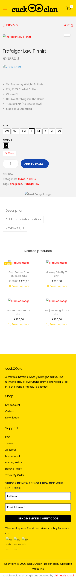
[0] (68, 8)
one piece (16, 184)
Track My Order (14, 475)
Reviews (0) (14, 228)
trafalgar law (31, 184)
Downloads (12, 417)
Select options (21, 286)
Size (5, 125)
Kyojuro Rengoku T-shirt (57, 312)
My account (12, 405)
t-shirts (31, 179)
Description (14, 210)
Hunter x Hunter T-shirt (18, 312)
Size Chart (14, 66)
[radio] (6, 131)
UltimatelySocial (64, 575)
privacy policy (48, 528)
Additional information (23, 219)
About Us (10, 450)
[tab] (38, 210)
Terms (9, 443)
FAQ (7, 437)
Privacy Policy (13, 462)
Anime (21, 179)
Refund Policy (13, 469)
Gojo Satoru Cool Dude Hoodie (18, 274)
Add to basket (34, 163)
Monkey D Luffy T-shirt (57, 274)
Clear (11, 153)
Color (7, 139)
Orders (9, 411)
